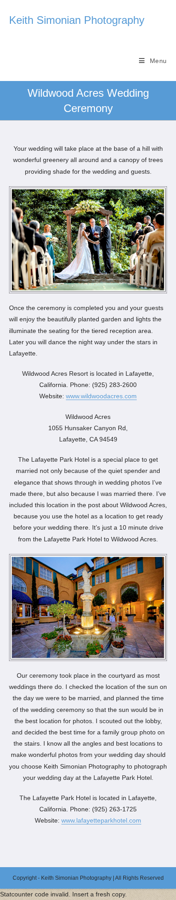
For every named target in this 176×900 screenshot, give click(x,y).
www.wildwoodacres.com (101, 396)
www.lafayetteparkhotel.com (101, 820)
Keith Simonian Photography (76, 20)
